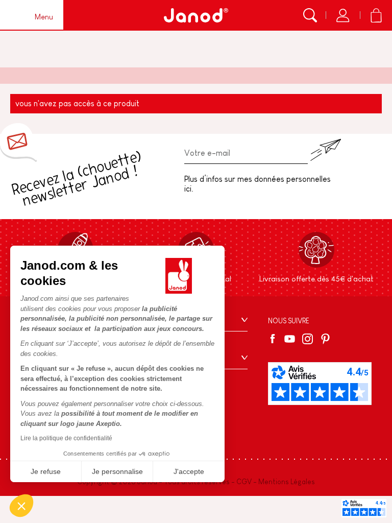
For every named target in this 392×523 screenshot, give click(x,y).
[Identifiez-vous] (343, 15)
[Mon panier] (376, 15)
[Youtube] (290, 338)
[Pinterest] (325, 339)
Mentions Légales (286, 482)
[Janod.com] (196, 15)
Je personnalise (117, 471)
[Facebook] (274, 338)
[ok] (325, 150)
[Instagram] (307, 339)
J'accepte (189, 471)
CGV (244, 482)
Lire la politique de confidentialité (66, 438)
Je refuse (46, 471)
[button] (21, 505)
